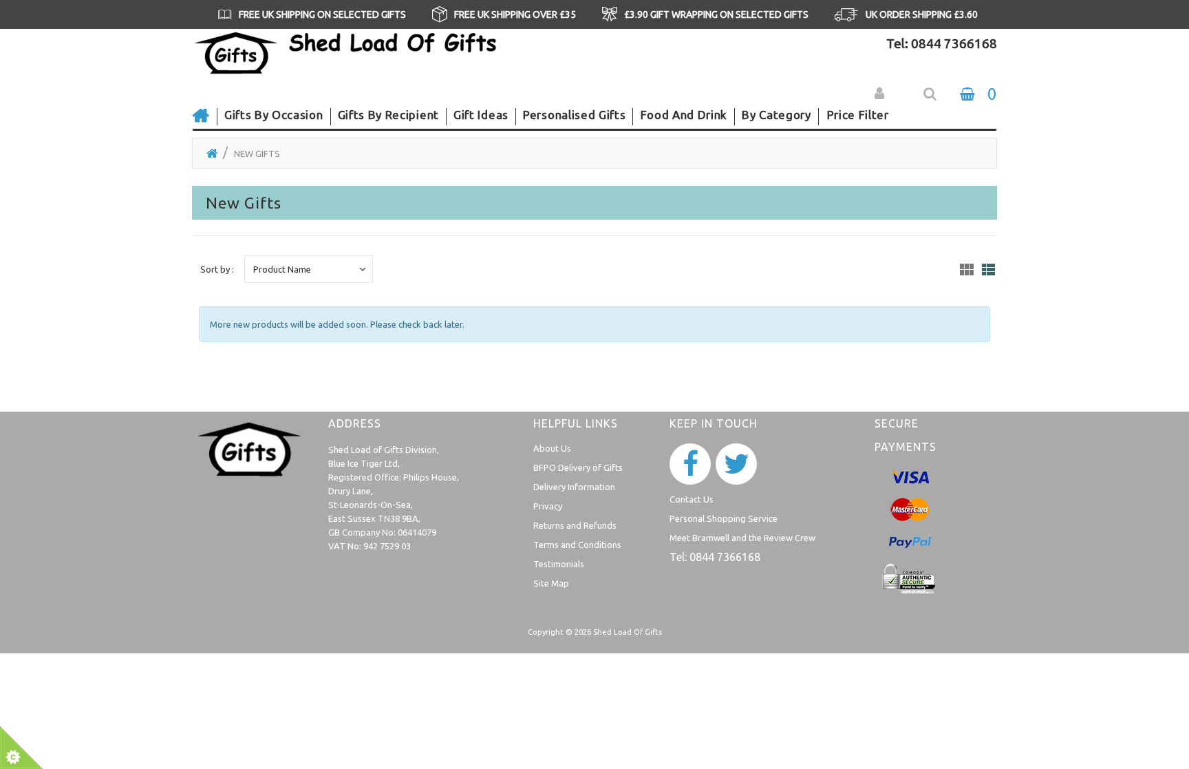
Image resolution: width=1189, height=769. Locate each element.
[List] (988, 269)
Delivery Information (574, 487)
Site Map (551, 583)
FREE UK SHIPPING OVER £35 (515, 14)
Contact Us (692, 499)
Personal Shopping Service (724, 518)
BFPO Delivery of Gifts (578, 467)
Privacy (547, 506)
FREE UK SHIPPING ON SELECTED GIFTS (322, 14)
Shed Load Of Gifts (627, 632)
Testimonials (558, 564)
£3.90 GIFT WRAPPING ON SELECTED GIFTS (716, 14)
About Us (552, 448)
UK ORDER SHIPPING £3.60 (922, 14)
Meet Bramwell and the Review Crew (742, 537)
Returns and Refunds (575, 525)
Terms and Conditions (577, 544)
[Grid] (967, 269)
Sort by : (217, 269)
